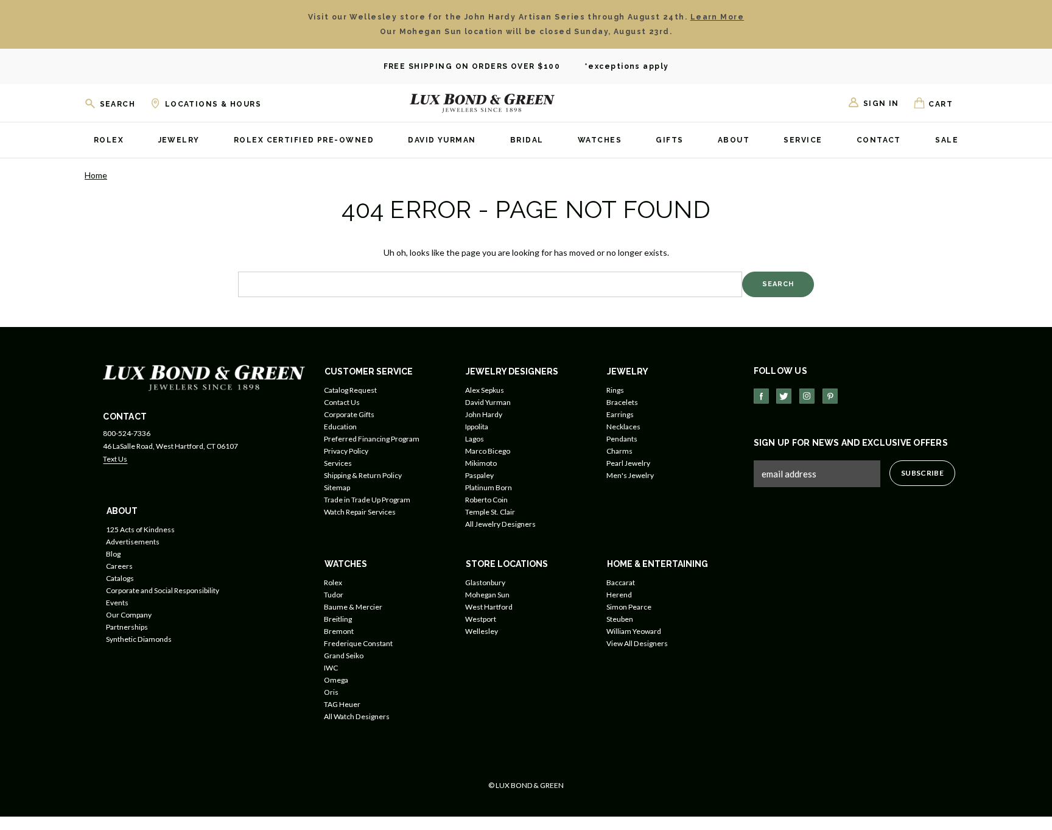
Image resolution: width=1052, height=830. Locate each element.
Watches (600, 140)
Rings (615, 390)
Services (338, 463)
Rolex (109, 140)
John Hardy (483, 414)
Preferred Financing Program (371, 438)
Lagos (474, 438)
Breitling (338, 619)
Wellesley (481, 631)
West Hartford (489, 606)
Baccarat (620, 582)
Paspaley (479, 475)
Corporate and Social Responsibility (162, 590)
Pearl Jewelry (628, 463)
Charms (619, 450)
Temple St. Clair (490, 511)
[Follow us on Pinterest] (830, 396)
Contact (879, 140)
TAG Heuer (342, 704)
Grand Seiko (343, 655)
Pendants (621, 438)
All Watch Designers (357, 716)
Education (340, 426)
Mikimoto (481, 463)
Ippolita (476, 426)
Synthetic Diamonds (139, 639)
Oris (331, 692)
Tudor (333, 594)
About (733, 140)
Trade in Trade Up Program (367, 499)
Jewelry (179, 140)
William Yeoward (633, 631)
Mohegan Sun (487, 594)
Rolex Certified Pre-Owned (304, 140)
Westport (480, 619)
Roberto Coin (486, 499)
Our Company (129, 614)
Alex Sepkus (484, 390)
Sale (946, 140)
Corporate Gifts (349, 414)
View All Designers (637, 643)
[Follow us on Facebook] (761, 396)
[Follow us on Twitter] (783, 396)
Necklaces (623, 426)
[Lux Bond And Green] (204, 376)
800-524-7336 (126, 433)
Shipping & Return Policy (363, 475)
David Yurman (441, 140)
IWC (331, 667)
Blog (113, 553)
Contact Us (342, 402)
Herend (619, 594)
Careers (119, 566)
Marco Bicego (487, 450)
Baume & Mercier (353, 606)
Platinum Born (488, 487)
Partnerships (127, 626)
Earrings (620, 414)
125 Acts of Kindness (140, 529)
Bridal (527, 140)
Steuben (619, 619)
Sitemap (337, 487)
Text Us (115, 458)
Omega (336, 679)
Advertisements (133, 541)
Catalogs (120, 578)
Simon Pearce (628, 606)
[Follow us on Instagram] (807, 396)
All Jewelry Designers (500, 524)
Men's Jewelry (630, 475)
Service (803, 140)
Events (117, 602)
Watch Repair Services (360, 511)
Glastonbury (485, 582)
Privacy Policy (346, 450)
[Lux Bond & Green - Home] (482, 103)
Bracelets (622, 402)
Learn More (717, 17)
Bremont (339, 631)
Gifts (669, 140)
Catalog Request (350, 390)
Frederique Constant (358, 643)
